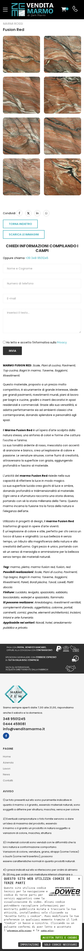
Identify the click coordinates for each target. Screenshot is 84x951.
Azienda (8, 762)
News (6, 774)
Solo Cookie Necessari (60, 944)
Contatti (8, 780)
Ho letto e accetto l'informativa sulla (36, 342)
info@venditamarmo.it (24, 729)
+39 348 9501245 (36, 258)
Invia (12, 351)
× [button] (79, 878)
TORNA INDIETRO (20, 224)
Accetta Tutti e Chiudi (60, 937)
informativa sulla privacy (19, 931)
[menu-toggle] (5, 9)
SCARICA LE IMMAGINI (24, 234)
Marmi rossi (13, 23)
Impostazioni (29, 944)
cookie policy (47, 931)
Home (7, 756)
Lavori (6, 768)
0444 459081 (14, 724)
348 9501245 (14, 719)
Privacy (62, 342)
